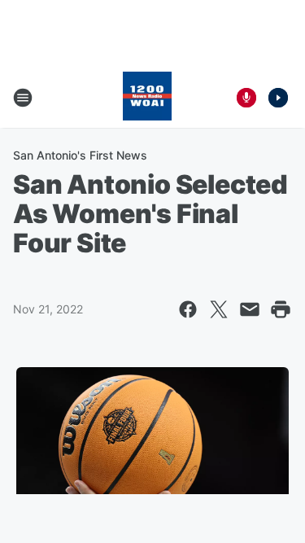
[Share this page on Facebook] (187, 309)
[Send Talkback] (246, 97)
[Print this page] (280, 309)
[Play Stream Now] (278, 97)
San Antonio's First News (80, 155)
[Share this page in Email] (249, 309)
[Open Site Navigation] (23, 97)
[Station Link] (147, 98)
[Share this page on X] (218, 309)
